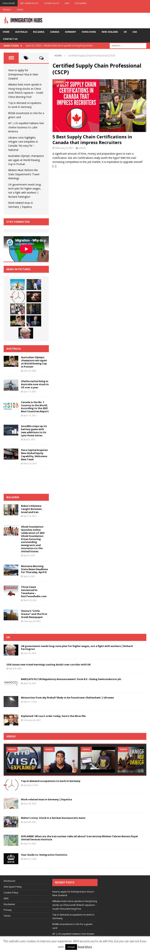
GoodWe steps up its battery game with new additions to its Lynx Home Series (34, 430)
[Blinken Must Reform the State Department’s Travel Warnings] (34, 320)
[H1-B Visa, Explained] (23, 760)
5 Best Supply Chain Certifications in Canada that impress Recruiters (92, 139)
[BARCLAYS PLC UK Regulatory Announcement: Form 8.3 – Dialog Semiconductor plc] (11, 683)
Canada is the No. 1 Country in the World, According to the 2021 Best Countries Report (35, 407)
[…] (54, 166)
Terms (19, 9)
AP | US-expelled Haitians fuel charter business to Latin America (26, 127)
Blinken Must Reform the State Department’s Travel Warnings (23, 174)
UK (125, 31)
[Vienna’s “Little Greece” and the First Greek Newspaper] (11, 614)
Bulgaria (38, 31)
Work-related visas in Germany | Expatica (46, 799)
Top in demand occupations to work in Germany (50, 781)
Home (6, 31)
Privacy (7, 9)
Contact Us (10, 39)
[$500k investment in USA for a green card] (34, 296)
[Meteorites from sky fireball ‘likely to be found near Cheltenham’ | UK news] (11, 701)
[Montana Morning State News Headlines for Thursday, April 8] (11, 570)
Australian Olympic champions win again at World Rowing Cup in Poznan (26, 160)
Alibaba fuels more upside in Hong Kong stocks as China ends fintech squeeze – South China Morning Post (74, 904)
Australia (21, 31)
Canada (54, 31)
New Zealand (110, 31)
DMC (67, 3)
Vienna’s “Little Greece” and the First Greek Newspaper (34, 614)
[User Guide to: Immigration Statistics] (11, 858)
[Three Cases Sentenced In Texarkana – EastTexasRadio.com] (11, 590)
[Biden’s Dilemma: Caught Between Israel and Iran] (11, 509)
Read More (85, 947)
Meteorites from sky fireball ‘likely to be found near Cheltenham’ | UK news (67, 697)
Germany (70, 31)
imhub (82, 148)
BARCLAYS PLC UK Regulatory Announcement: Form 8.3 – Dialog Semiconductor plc (71, 679)
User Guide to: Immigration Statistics (44, 854)
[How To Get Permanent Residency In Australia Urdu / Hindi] (61, 760)
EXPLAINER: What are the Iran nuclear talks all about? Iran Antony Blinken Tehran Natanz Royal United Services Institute (79, 838)
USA (134, 31)
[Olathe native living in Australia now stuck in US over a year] (11, 385)
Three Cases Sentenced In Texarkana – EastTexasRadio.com (33, 591)
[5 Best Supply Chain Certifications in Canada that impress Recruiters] (99, 105)
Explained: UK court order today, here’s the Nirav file (53, 716)
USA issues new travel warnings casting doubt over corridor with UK (49, 664)
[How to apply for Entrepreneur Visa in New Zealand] (17, 284)
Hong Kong (89, 31)
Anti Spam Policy (29, 3)
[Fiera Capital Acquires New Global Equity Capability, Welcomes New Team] (11, 454)
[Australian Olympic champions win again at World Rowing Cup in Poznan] (17, 320)
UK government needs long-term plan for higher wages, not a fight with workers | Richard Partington (77, 647)
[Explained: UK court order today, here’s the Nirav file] (11, 720)
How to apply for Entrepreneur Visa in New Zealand (23, 74)
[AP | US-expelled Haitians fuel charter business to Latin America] (17, 308)
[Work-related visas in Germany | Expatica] (11, 803)
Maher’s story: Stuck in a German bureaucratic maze (53, 817)
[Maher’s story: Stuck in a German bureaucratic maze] (11, 821)
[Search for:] (128, 45)
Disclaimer (80, 3)
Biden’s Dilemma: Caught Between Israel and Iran (31, 509)
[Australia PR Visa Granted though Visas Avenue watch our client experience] (98, 760)
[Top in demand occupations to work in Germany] (17, 296)
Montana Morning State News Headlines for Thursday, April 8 (34, 569)
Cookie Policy (51, 3)
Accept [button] (71, 947)
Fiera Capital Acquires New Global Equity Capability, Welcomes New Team (34, 454)
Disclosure (9, 3)
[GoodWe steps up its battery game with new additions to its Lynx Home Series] (11, 430)
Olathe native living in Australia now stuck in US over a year (35, 384)
